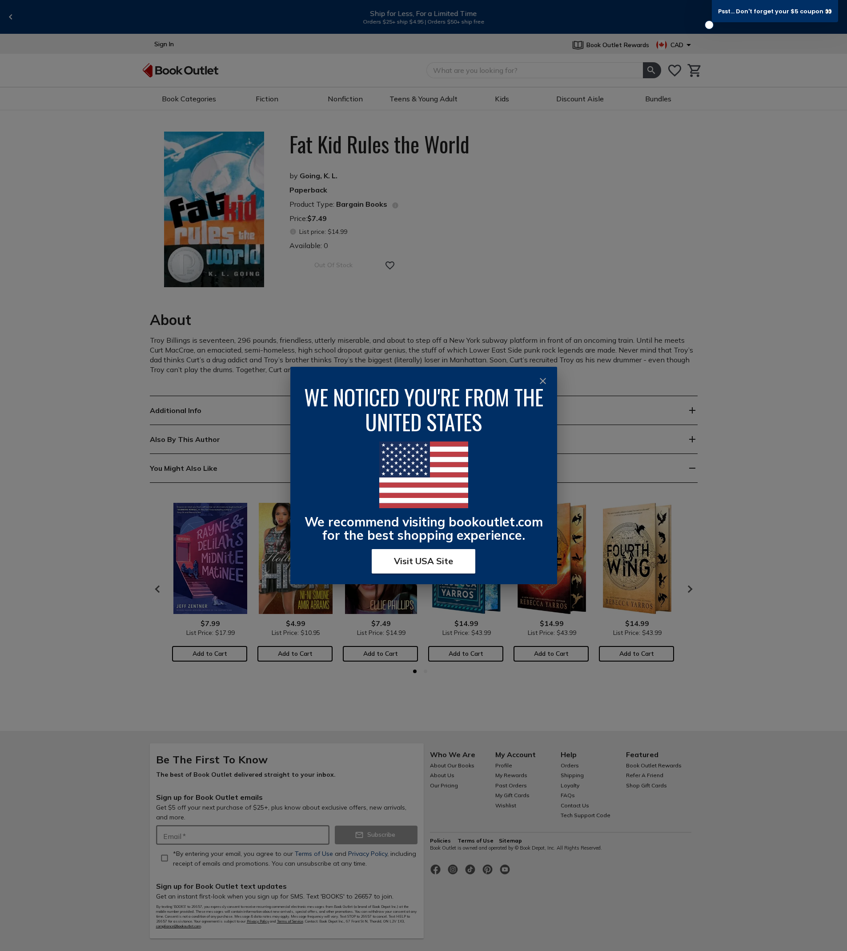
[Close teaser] (709, 24)
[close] (543, 381)
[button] (775, 11)
